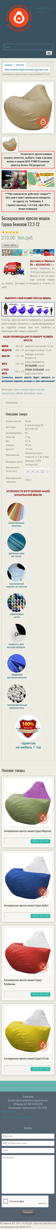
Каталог (20, 65)
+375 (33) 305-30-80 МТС (28, 1131)
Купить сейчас (10, 245)
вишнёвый (29, 393)
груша (39, 393)
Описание (12, 402)
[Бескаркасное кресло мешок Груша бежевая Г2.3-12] (28, 624)
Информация (9, 1111)
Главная (8, 65)
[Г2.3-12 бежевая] (28, 107)
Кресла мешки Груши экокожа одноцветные (26, 69)
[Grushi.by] (19, 18)
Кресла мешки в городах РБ (16, 1117)
